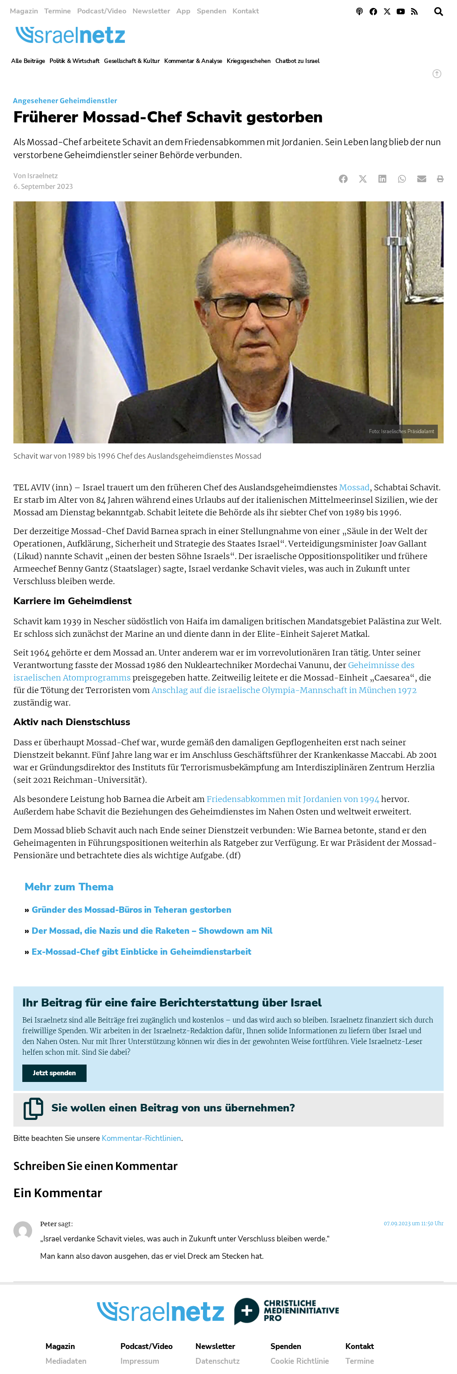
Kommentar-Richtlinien (141, 1138)
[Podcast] (360, 11)
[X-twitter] (387, 11)
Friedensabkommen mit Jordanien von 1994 (293, 799)
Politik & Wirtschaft (75, 61)
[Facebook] (373, 11)
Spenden (211, 11)
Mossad (354, 488)
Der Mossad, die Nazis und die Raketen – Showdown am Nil (152, 931)
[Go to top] (437, 78)
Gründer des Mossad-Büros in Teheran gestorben (132, 910)
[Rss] (414, 11)
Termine (57, 11)
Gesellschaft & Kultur (132, 61)
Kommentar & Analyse (193, 61)
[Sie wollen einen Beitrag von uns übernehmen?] (33, 1109)
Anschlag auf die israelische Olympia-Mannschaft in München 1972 (284, 690)
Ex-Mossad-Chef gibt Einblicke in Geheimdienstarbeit (141, 952)
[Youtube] (400, 11)
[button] (439, 12)
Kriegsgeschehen (249, 61)
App (183, 11)
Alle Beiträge (28, 61)
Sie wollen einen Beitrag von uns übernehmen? (173, 1108)
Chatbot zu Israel (297, 61)
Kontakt (246, 11)
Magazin (24, 11)
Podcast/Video (101, 11)
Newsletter (151, 11)
